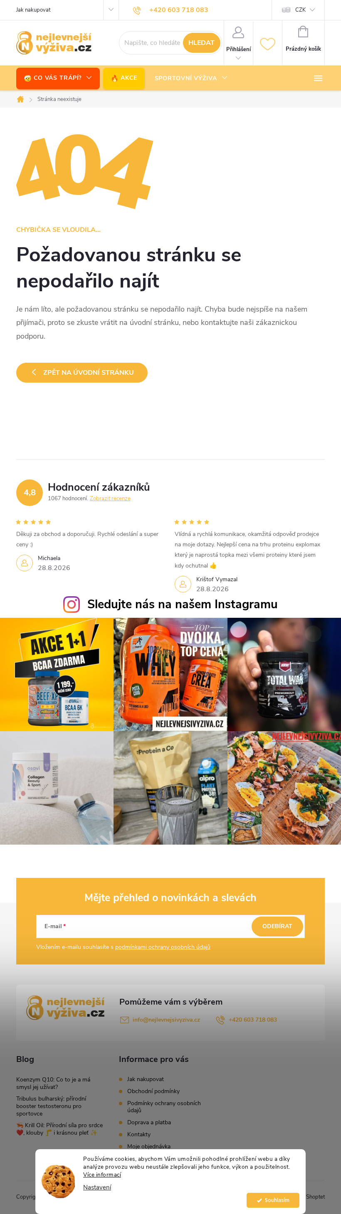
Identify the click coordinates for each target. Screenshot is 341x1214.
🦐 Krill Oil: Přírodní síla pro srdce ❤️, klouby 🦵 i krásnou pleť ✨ (59, 1129)
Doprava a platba (149, 1122)
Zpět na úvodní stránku (88, 372)
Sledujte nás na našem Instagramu (182, 604)
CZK (300, 10)
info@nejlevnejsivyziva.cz (166, 1020)
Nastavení (97, 1188)
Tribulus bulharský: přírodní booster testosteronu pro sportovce (51, 1106)
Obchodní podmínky (153, 1091)
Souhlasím (277, 1200)
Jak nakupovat (33, 10)
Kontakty (139, 1134)
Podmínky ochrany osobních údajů (164, 1106)
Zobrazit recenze (110, 498)
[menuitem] (58, 78)
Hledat (201, 42)
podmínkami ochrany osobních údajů (162, 947)
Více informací (102, 1175)
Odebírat (277, 926)
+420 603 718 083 (253, 1020)
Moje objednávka (148, 1146)
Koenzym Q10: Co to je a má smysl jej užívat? (53, 1083)
